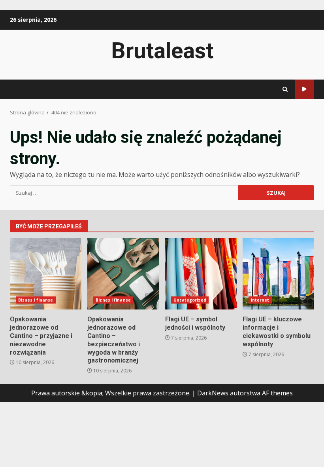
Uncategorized (189, 300)
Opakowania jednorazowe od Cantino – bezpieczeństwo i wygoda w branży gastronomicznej (123, 273)
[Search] (285, 89)
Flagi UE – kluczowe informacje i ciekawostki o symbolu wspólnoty (278, 273)
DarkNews (212, 393)
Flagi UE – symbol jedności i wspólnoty (201, 273)
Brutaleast (162, 51)
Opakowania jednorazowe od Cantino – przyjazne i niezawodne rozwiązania (45, 273)
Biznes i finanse (35, 300)
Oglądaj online (304, 89)
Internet (260, 300)
